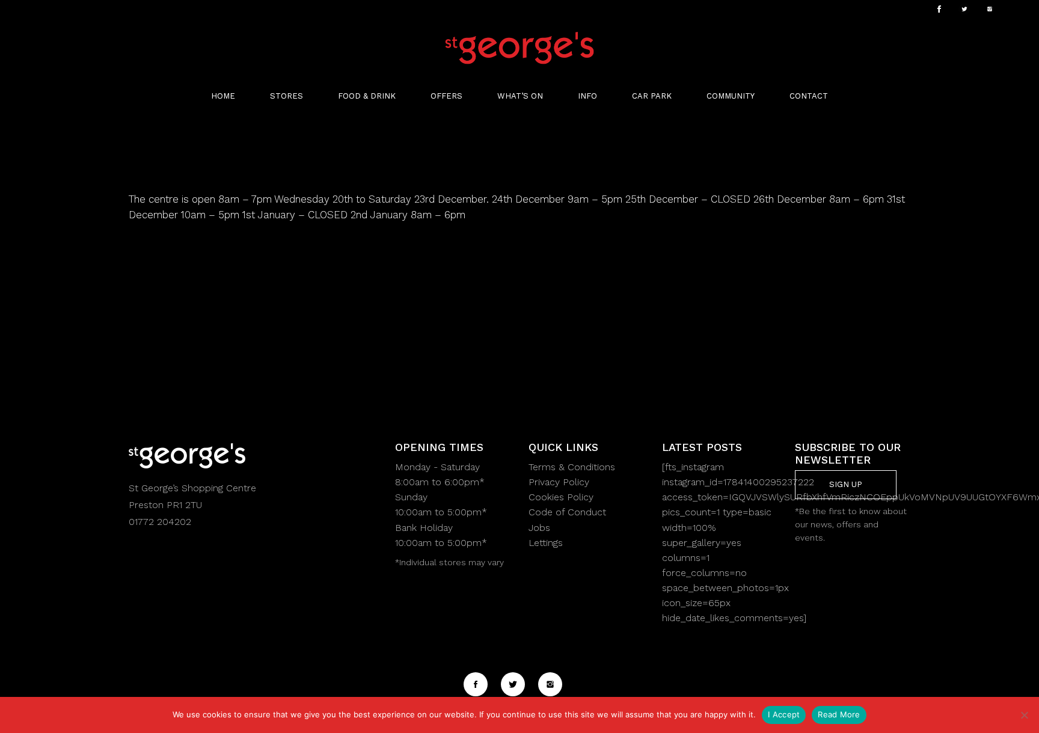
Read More (839, 714)
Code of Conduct (567, 512)
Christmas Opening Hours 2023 (287, 172)
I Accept (784, 714)
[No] (1024, 715)
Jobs (539, 527)
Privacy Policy (559, 482)
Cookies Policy (561, 497)
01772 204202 (160, 521)
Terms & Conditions (572, 467)
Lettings (546, 542)
